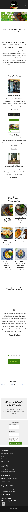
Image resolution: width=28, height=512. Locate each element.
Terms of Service (5, 459)
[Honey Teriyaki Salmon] (7, 210)
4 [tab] (13, 355)
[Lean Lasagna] (21, 233)
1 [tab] (8, 355)
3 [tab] (11, 355)
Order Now (14, 149)
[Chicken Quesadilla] (7, 233)
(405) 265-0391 (5, 475)
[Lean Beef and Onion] (21, 210)
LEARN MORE (14, 177)
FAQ (2, 456)
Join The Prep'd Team (7, 453)
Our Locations (14, 109)
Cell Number (12, 431)
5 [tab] (14, 355)
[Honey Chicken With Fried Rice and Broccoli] (21, 254)
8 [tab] (19, 355)
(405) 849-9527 (5, 495)
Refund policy (5, 461)
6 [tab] (16, 355)
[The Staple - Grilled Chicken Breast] (7, 254)
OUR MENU (13, 362)
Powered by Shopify (14, 508)
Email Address (13, 424)
